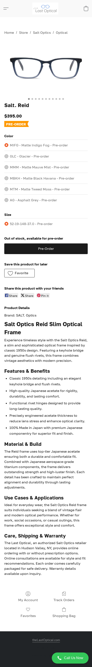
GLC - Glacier (29, 156)
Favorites (28, 616)
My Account (28, 600)
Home (9, 32)
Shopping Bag (64, 616)
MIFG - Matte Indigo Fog (39, 145)
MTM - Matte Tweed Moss (40, 189)
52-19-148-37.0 (31, 224)
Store (23, 32)
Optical (62, 32)
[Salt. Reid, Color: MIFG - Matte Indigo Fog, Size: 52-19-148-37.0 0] (46, 67)
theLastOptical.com (46, 640)
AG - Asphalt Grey (33, 200)
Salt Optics (42, 32)
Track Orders (63, 600)
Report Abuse (46, 648)
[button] (46, 658)
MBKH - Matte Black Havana (42, 178)
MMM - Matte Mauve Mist (39, 167)
